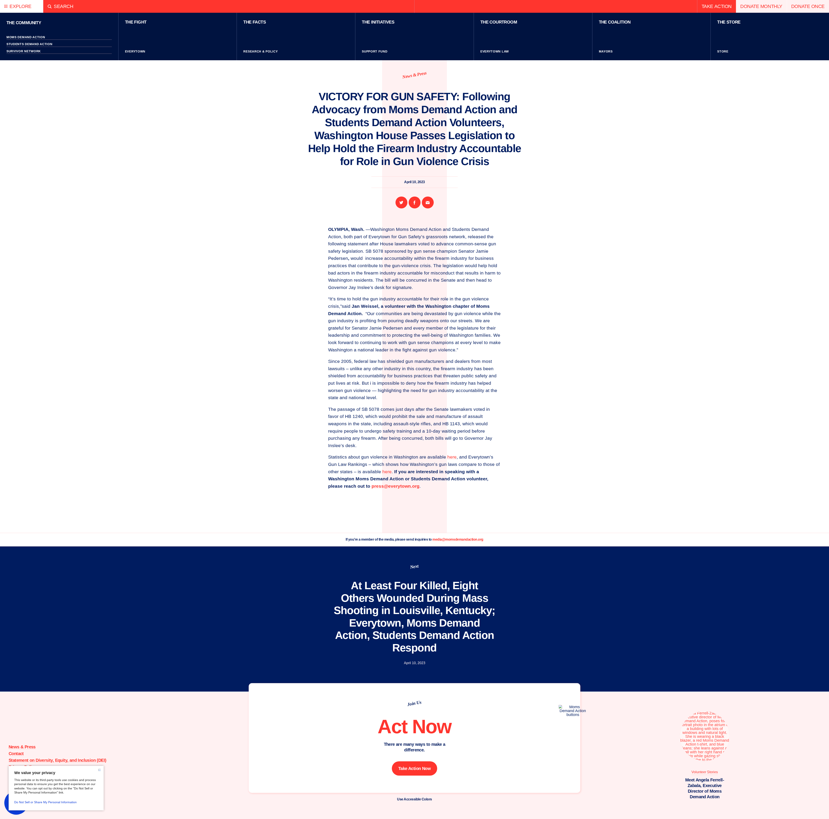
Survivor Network (23, 51)
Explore (20, 6)
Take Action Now (414, 768)
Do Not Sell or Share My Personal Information (45, 802)
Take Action (717, 6)
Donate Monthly (761, 6)
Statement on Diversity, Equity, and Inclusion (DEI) (57, 760)
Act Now (414, 726)
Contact (16, 753)
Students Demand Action (29, 44)
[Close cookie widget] (99, 770)
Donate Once (808, 6)
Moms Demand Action (25, 37)
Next (414, 566)
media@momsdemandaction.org (457, 539)
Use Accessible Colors (414, 799)
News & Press (414, 74)
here (452, 456)
